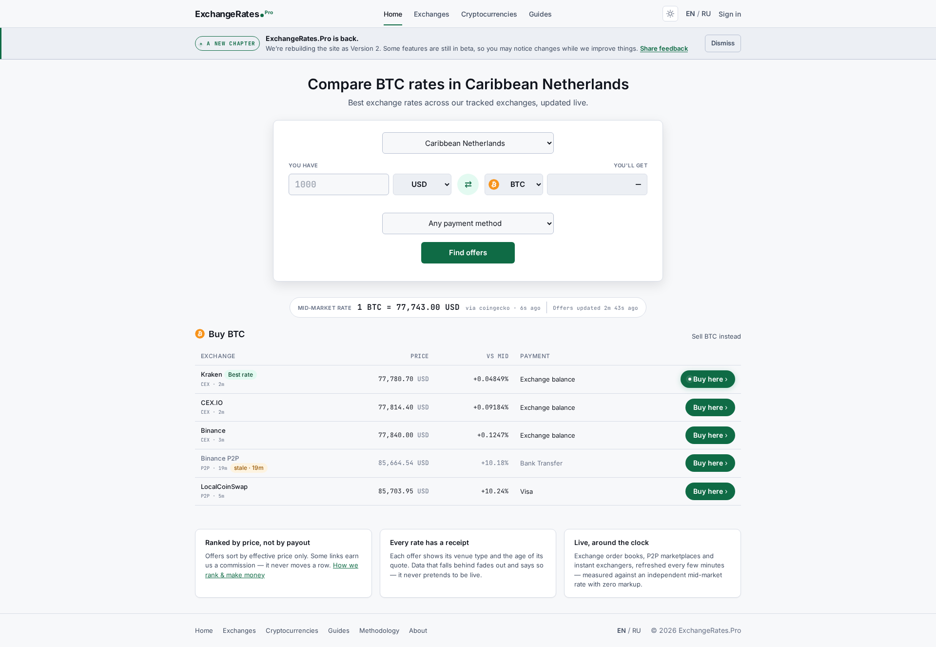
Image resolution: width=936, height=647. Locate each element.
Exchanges (431, 14)
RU (706, 13)
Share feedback (664, 48)
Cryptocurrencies (489, 14)
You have (303, 165)
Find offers (468, 252)
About (418, 630)
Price (419, 356)
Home (393, 14)
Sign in (730, 14)
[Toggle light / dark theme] (670, 13)
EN (690, 13)
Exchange (218, 356)
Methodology (379, 630)
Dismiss (726, 43)
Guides (540, 14)
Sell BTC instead (716, 336)
